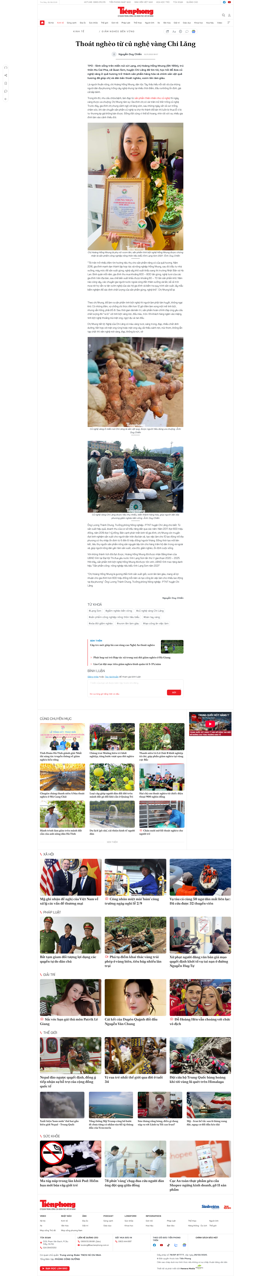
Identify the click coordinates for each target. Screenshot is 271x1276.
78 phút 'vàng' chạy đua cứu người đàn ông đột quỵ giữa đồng (134, 1183)
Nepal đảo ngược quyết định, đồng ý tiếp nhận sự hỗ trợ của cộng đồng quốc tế (68, 1081)
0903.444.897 (125, 1241)
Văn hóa (167, 22)
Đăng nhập (93, 676)
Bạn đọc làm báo (56, 1268)
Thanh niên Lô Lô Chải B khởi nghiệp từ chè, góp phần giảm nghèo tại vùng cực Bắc (161, 756)
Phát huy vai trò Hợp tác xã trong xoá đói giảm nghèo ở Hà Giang (131, 657)
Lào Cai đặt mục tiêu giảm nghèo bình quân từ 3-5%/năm (127, 664)
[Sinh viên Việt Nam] (210, 1207)
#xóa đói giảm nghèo (101, 623)
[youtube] (229, 2)
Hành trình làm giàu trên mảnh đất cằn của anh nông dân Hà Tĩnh (61, 832)
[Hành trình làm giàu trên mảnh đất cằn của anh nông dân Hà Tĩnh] (62, 814)
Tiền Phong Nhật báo (120, 2)
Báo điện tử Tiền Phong (135, 12)
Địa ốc (83, 22)
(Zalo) (98, 1241)
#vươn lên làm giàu (128, 623)
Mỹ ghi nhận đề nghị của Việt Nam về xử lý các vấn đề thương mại (69, 901)
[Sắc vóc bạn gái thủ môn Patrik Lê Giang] (70, 997)
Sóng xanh (72, 22)
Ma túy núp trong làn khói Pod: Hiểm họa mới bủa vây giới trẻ (69, 1183)
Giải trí (177, 22)
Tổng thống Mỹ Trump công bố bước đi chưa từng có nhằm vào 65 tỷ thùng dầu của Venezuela (111, 1124)
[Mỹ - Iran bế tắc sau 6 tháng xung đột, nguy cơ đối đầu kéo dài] (209, 1105)
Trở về (6, 99)
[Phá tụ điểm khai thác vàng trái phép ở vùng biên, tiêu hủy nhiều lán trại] (135, 935)
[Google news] (185, 1245)
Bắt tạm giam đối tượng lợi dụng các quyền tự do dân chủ (68, 959)
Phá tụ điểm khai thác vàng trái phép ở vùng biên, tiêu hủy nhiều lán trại (133, 961)
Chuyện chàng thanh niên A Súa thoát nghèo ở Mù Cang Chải (62, 795)
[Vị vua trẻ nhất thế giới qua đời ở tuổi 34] (135, 1055)
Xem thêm (229, 22)
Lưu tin (6, 83)
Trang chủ (42, 22)
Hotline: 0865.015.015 (95, 2)
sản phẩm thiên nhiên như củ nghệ (152, 98)
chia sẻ (167, 31)
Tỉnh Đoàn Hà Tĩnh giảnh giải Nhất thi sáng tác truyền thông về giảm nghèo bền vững (61, 756)
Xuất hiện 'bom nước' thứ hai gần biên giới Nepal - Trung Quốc (59, 1122)
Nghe (6, 67)
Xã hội (51, 22)
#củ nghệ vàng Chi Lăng (150, 610)
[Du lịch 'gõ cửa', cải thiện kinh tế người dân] (112, 814)
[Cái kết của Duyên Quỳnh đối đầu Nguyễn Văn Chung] (135, 997)
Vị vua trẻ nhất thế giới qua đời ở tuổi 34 (134, 1079)
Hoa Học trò (163, 2)
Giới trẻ (115, 22)
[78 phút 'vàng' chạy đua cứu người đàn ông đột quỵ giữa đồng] (135, 1159)
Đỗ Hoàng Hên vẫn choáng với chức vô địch (200, 1021)
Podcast (108, 1216)
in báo (180, 31)
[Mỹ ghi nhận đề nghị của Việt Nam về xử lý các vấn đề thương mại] (70, 877)
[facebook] (224, 2)
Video (219, 22)
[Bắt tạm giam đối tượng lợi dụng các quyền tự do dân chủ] (70, 935)
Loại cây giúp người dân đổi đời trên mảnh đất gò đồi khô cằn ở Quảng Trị (111, 795)
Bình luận (6, 91)
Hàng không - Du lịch (197, 1225)
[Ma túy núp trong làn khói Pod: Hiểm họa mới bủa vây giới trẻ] (70, 1159)
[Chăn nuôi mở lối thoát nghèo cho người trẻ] (161, 814)
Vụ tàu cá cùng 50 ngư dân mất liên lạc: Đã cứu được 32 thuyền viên (200, 901)
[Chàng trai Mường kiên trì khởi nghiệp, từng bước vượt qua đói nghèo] (112, 736)
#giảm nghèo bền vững (118, 610)
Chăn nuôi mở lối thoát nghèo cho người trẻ (161, 832)
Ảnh (84, 1216)
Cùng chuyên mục (56, 718)
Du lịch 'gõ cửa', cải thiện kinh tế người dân (112, 832)
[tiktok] (170, 1245)
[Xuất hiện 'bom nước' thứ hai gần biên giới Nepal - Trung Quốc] (62, 1105)
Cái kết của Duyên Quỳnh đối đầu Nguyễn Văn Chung (131, 1021)
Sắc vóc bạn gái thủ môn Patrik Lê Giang (69, 1021)
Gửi (174, 692)
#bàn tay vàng (152, 617)
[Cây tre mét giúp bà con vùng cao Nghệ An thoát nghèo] (172, 647)
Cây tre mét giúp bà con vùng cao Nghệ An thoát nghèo (122, 645)
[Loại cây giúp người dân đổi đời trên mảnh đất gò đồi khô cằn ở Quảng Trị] (112, 777)
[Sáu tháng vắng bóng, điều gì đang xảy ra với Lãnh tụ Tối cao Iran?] (160, 1105)
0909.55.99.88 (88, 1241)
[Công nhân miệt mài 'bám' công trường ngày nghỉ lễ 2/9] (135, 877)
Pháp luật (126, 22)
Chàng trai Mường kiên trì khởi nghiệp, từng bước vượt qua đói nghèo (112, 754)
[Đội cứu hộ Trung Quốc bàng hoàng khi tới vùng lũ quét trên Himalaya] (200, 1055)
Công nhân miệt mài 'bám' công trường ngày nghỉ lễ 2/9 (132, 901)
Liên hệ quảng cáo (88, 1237)
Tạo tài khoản (112, 676)
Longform (130, 1216)
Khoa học (198, 22)
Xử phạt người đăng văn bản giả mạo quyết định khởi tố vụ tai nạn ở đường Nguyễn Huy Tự (199, 961)
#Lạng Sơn (95, 610)
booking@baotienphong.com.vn (95, 1245)
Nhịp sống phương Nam (71, 1230)
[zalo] (177, 1245)
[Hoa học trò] (227, 1207)
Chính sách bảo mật (207, 1237)
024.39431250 (49, 1247)
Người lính (149, 22)
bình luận (187, 31)
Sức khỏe (93, 22)
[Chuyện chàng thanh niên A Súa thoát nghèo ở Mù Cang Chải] (62, 777)
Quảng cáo (192, 2)
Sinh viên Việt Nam (143, 2)
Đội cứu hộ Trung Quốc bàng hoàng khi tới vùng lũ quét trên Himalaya (198, 1079)
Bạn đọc (171, 1225)
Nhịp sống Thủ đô (48, 1230)
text (174, 31)
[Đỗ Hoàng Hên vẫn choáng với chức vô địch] (200, 997)
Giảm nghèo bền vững (118, 31)
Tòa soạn (178, 2)
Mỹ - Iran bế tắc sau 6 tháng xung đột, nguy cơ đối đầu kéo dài (207, 1122)
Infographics (153, 1216)
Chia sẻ (6, 75)
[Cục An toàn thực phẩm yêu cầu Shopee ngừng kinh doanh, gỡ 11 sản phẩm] (200, 1159)
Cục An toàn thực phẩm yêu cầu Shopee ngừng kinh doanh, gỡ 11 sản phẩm (198, 1185)
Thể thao (138, 22)
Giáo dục (187, 22)
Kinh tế (60, 22)
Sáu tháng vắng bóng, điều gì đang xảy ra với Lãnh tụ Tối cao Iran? (158, 1122)
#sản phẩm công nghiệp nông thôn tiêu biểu (114, 617)
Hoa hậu (210, 22)
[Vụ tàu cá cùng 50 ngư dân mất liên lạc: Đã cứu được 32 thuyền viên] (200, 877)
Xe (159, 22)
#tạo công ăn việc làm (156, 623)
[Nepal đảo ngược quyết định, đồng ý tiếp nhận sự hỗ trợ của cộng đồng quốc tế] (70, 1055)
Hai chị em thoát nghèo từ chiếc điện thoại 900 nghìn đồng (161, 795)
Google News (193, 31)
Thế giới (104, 22)
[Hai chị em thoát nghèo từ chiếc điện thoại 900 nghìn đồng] (161, 777)
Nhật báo (66, 1216)
